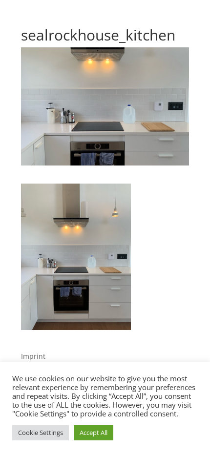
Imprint (33, 356)
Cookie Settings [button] (40, 432)
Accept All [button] (93, 432)
